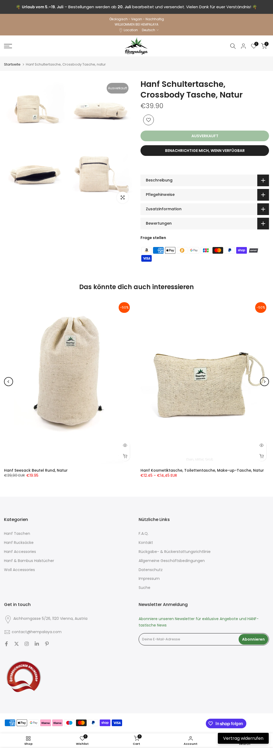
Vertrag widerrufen (243, 738)
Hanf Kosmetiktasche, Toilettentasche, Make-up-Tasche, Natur (202, 470)
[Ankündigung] (136, 6)
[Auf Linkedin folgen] (36, 644)
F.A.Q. (143, 533)
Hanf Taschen (17, 533)
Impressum (149, 578)
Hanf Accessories (20, 551)
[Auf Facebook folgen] (6, 644)
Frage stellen (153, 237)
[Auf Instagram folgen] (26, 644)
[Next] (264, 381)
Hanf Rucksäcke (19, 542)
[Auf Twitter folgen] (16, 644)
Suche (144, 587)
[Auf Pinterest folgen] (47, 644)
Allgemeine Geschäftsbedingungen (172, 560)
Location (131, 30)
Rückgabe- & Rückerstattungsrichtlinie (175, 551)
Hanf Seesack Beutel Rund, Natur (36, 470)
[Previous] (8, 381)
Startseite (12, 64)
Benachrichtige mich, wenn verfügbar (205, 150)
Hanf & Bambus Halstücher (29, 560)
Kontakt (146, 542)
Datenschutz (151, 569)
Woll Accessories (19, 569)
